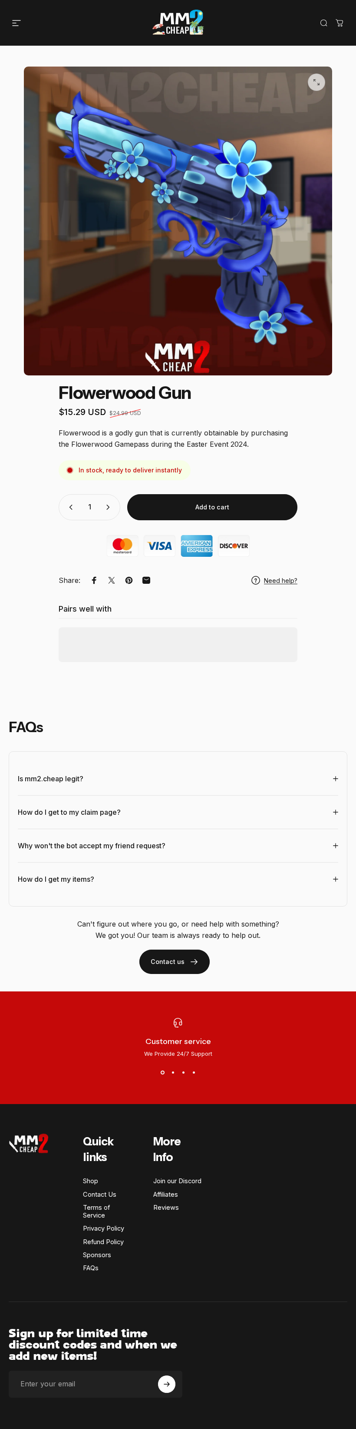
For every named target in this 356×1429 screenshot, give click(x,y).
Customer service (178, 1041)
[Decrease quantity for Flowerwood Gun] (69, 507)
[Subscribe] (166, 1384)
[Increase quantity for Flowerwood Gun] (110, 507)
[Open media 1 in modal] (316, 82)
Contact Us (99, 1194)
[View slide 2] (173, 1073)
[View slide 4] (193, 1073)
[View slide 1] (162, 1073)
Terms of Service (96, 1211)
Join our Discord (177, 1181)
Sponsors (97, 1255)
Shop (90, 1181)
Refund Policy (103, 1242)
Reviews (166, 1207)
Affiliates (165, 1194)
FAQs (91, 1268)
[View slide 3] (183, 1073)
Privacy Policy (103, 1228)
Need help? (280, 580)
